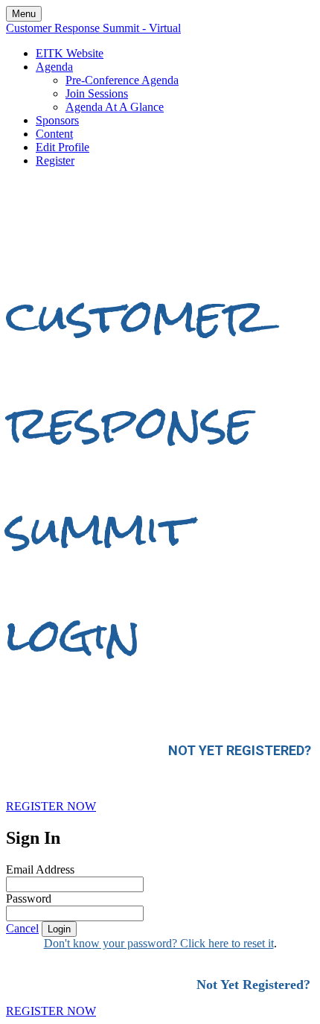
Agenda (54, 66)
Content (54, 133)
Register (55, 160)
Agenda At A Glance (114, 107)
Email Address (40, 869)
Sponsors (57, 120)
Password (28, 898)
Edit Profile (62, 147)
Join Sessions (96, 93)
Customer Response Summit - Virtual (93, 28)
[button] (51, 806)
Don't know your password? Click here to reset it (159, 943)
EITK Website (69, 53)
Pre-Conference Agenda (122, 80)
